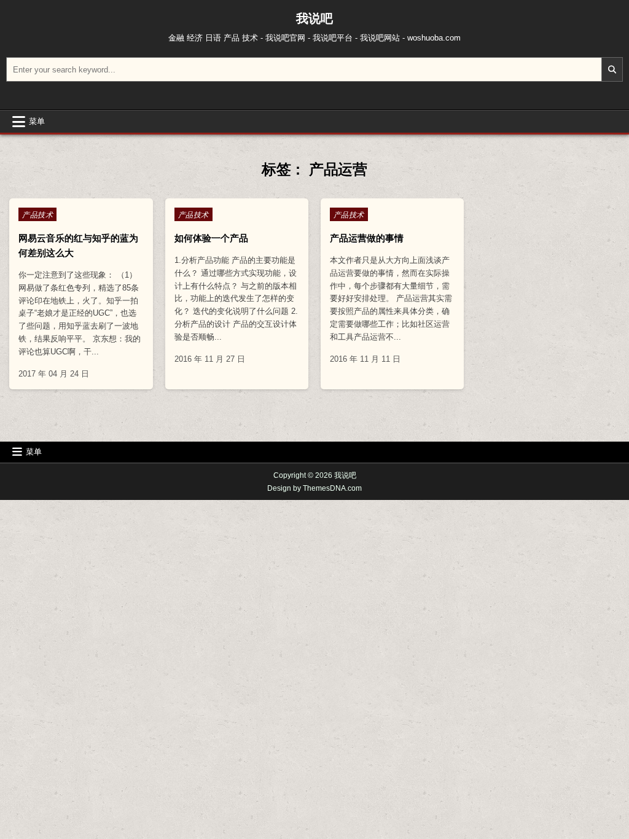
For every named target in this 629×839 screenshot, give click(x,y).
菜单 (37, 121)
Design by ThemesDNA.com (314, 488)
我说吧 (314, 18)
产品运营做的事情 (367, 238)
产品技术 (37, 214)
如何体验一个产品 (211, 238)
